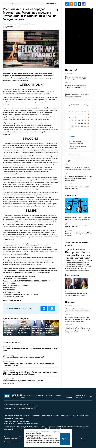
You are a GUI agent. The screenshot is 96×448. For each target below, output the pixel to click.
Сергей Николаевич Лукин (77, 262)
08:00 (70, 314)
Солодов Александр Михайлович (78, 267)
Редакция (49, 395)
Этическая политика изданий (26, 396)
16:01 (70, 82)
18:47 (70, 216)
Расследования (73, 275)
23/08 (66, 164)
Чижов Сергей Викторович (75, 267)
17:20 (70, 173)
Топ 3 (68, 161)
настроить (37, 442)
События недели (74, 155)
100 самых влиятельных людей (77, 243)
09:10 (70, 291)
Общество (15, 4)
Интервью (70, 302)
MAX (35, 408)
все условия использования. (50, 440)
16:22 (70, 230)
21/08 (66, 173)
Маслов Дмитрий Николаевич (77, 254)
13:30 (70, 164)
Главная (7, 4)
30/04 (67, 324)
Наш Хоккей (71, 70)
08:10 (70, 305)
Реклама (59, 395)
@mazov (28, 408)
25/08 (67, 73)
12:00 (70, 183)
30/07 (66, 314)
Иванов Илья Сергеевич (78, 257)
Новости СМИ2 (8, 383)
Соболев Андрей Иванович (83, 270)
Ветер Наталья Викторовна (79, 260)
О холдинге (69, 396)
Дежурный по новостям (80, 396)
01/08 (66, 305)
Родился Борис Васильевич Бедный (76, 142)
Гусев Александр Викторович (75, 251)
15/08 (66, 230)
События (72, 136)
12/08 (66, 291)
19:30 (70, 324)
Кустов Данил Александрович (77, 265)
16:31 (70, 73)
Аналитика (70, 195)
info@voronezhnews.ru (31, 423)
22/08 (66, 216)
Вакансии (39, 395)
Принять (65, 439)
